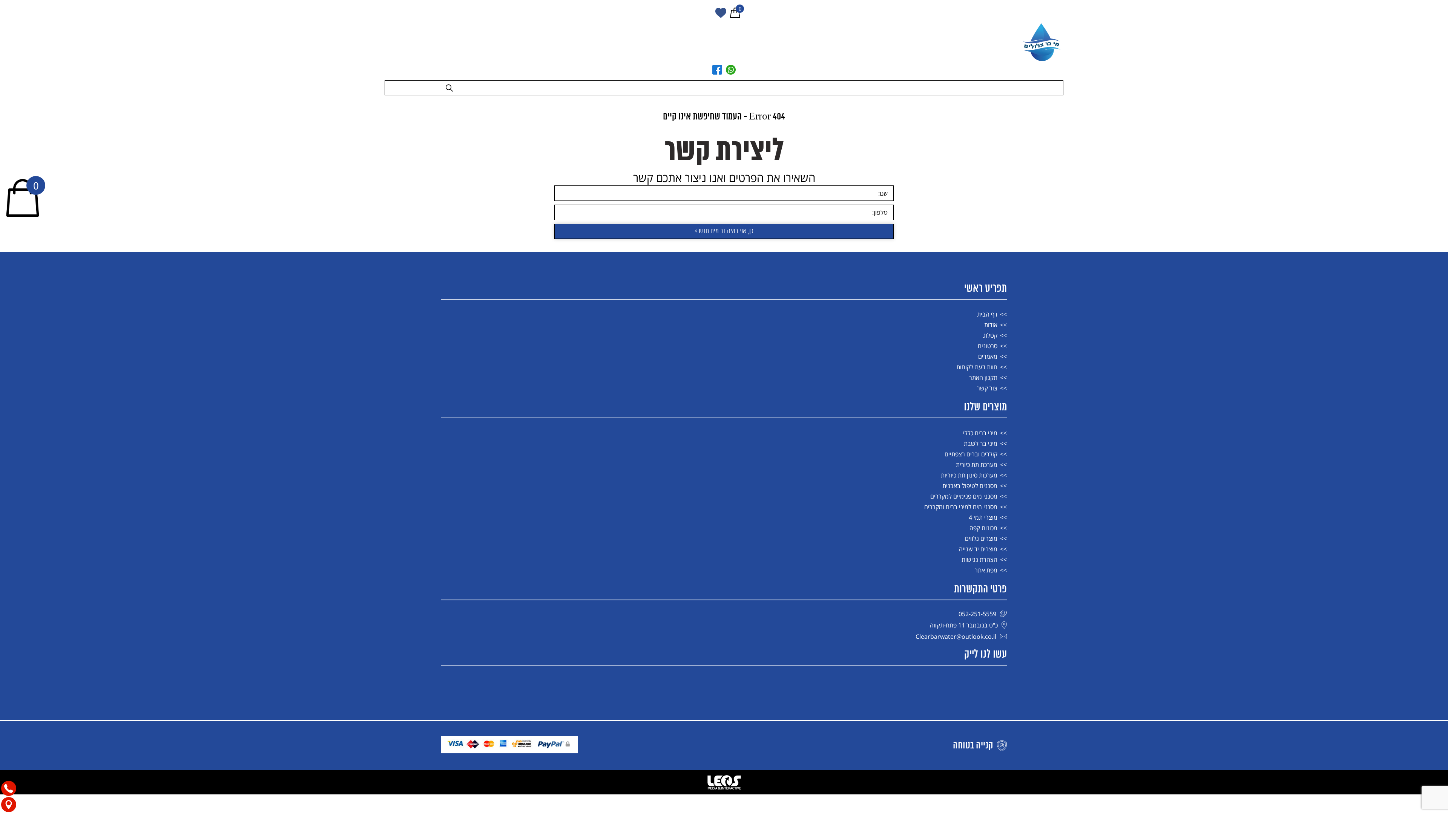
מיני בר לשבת (980, 443)
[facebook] (717, 70)
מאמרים (987, 356)
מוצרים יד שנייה (978, 549)
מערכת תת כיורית (976, 465)
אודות (990, 325)
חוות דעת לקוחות (976, 367)
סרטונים (987, 346)
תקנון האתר (983, 377)
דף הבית (987, 314)
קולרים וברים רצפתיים (971, 454)
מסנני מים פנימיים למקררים (963, 496)
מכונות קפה (983, 528)
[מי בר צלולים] (1042, 42)
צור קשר (987, 388)
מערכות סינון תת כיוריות (969, 475)
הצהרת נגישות (979, 559)
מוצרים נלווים (981, 538)
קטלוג (990, 335)
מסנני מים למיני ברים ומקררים (960, 507)
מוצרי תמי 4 (983, 517)
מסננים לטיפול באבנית (969, 486)
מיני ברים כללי (980, 433)
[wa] (731, 70)
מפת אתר (986, 570)
